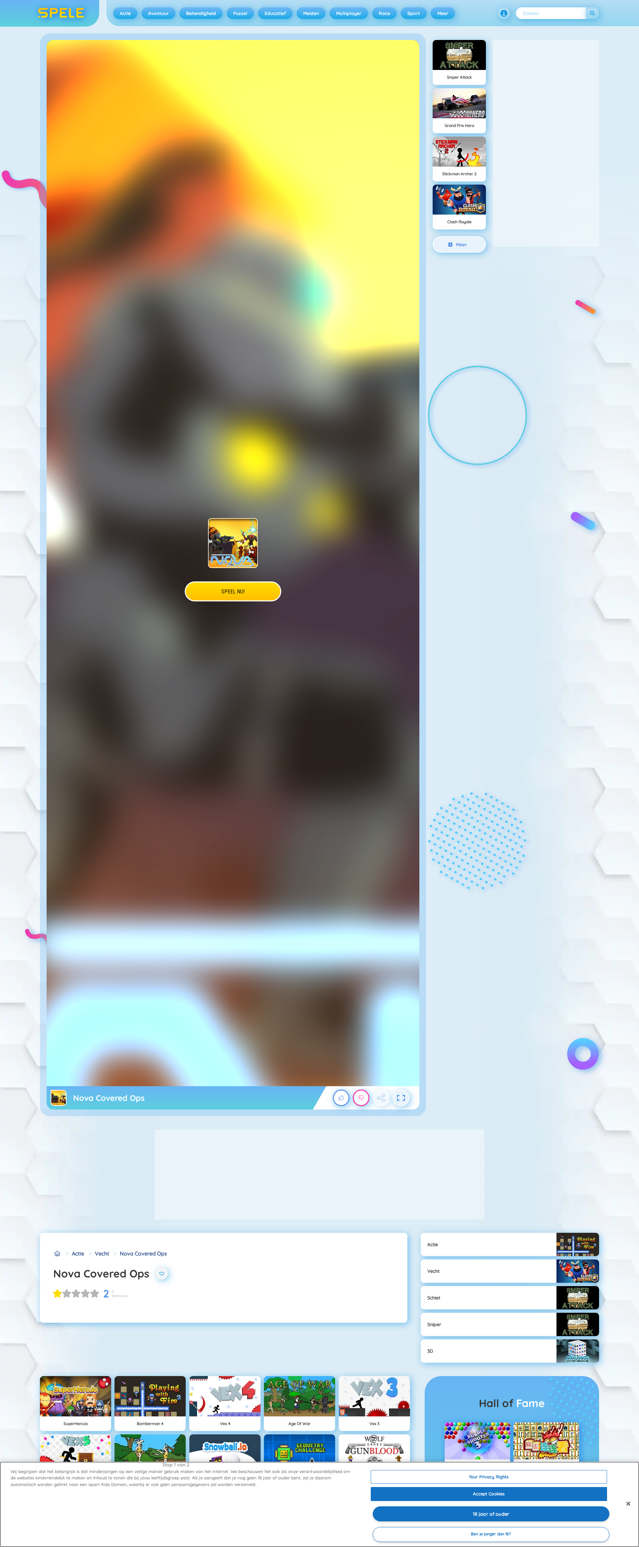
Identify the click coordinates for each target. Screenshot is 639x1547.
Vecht (102, 1253)
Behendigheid (201, 13)
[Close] (628, 1503)
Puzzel (240, 13)
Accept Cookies (489, 1493)
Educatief (275, 13)
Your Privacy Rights (489, 1476)
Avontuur (158, 13)
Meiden (311, 13)
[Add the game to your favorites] (162, 1273)
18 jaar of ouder (491, 1514)
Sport (413, 13)
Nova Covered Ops (143, 1253)
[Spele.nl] (57, 1253)
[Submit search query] (592, 13)
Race (384, 13)
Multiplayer (348, 13)
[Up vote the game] (341, 1098)
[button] (504, 13)
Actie (125, 13)
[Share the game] (381, 1098)
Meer (442, 13)
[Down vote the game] (361, 1098)
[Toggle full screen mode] (401, 1098)
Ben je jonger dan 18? (491, 1534)
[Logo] (61, 13)
